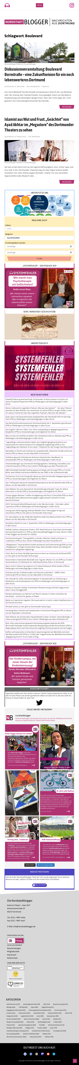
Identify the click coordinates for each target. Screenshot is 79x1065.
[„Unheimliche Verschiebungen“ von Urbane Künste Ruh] (22, 792)
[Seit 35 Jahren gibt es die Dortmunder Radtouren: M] (57, 792)
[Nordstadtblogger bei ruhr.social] (42, 1054)
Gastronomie (24, 1013)
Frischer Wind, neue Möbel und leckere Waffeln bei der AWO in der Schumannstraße (38, 471)
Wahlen (47, 1034)
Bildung (11, 1007)
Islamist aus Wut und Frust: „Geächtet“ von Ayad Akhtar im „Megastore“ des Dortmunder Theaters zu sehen (39, 124)
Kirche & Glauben (13, 1019)
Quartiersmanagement (27, 1025)
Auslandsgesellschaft (31, 1004)
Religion (30, 1028)
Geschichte (39, 1013)
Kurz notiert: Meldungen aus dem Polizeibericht (47, 466)
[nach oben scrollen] (75, 1061)
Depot (34, 1007)
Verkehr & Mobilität (31, 1034)
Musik (30, 1022)
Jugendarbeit (27, 1016)
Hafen (68, 1013)
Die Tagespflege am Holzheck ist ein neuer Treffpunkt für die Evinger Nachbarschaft (39, 445)
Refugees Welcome (14, 1028)
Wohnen (49, 1037)
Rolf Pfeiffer (36, 137)
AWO (46, 1004)
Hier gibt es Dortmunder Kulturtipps (37, 513)
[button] (39, 205)
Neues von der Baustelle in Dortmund (33, 453)
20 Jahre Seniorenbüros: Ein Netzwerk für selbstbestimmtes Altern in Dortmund (39, 561)
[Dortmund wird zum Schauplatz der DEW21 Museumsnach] (57, 746)
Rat (42, 1025)
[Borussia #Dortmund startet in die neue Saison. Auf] (57, 839)
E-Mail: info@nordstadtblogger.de (21, 926)
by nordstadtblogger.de (39, 1061)
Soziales (42, 1028)
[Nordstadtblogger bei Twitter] (36, 1054)
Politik (58, 1022)
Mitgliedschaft (13, 951)
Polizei (11, 1025)
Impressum (11, 955)
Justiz (40, 1016)
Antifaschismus (13, 1004)
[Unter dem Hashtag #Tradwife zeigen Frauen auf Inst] (22, 839)
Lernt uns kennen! (14, 945)
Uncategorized (59, 1031)
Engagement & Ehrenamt (16, 1010)
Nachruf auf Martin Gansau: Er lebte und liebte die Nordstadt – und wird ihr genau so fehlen (36, 595)
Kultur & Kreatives (31, 1019)
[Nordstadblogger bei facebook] (30, 1054)
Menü (39, 5)
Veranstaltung (13, 1034)
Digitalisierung (48, 1007)
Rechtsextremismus (56, 1025)
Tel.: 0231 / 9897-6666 (16, 917)
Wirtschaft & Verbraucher (16, 1037)
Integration (12, 1016)
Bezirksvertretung (60, 1004)
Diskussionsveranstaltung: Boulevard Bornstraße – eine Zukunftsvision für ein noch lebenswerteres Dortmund (39, 74)
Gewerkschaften (55, 1013)
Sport (53, 1028)
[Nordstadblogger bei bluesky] (25, 1054)
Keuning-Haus (53, 1016)
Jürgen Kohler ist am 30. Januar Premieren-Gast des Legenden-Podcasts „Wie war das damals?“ (39, 411)
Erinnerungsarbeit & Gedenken (40, 1010)
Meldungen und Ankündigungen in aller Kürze (35, 419)
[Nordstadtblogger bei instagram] (53, 1054)
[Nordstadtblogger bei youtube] (48, 1054)
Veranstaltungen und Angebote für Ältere (38, 432)
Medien (57, 1019)
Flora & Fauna (60, 1010)
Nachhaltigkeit (44, 1022)
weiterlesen (66, 106)
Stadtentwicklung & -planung (17, 1031)
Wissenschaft (35, 1037)
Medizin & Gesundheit (15, 1022)
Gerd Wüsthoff (35, 86)
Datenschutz (12, 958)
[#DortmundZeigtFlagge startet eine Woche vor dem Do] (22, 746)
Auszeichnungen (14, 948)
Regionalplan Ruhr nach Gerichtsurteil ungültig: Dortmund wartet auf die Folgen (39, 628)
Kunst (46, 1019)
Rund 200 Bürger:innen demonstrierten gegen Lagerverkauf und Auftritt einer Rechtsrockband (39, 497)
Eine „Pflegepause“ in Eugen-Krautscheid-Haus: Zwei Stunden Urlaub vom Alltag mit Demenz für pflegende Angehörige (39, 547)
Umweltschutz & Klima (41, 1031)
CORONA (23, 1007)
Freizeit (11, 1013)
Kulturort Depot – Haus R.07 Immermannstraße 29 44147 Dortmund (18, 908)
